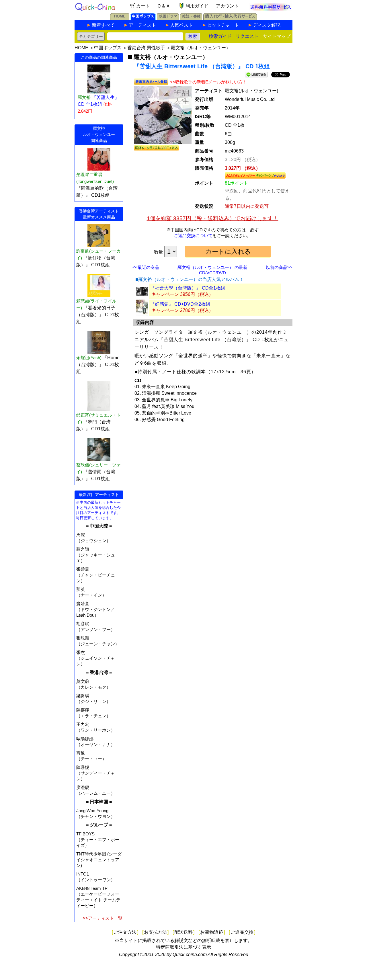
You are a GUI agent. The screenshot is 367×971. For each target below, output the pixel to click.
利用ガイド (197, 5)
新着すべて (103, 25)
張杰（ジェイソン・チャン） (95, 658)
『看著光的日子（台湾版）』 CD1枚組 (97, 314)
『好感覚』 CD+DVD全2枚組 (180, 304)
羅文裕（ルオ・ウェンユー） (201, 47)
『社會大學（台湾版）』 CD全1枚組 (187, 288)
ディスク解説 (266, 25)
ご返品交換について (193, 235)
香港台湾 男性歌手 (146, 47)
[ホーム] (119, 18)
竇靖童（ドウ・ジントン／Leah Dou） (95, 609)
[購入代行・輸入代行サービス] (230, 18)
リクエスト (247, 36)
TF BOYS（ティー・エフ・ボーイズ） (97, 839)
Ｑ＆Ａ (163, 5)
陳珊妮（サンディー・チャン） (95, 773)
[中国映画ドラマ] (168, 18)
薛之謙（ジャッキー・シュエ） (95, 555)
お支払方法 (155, 932)
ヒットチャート (223, 25)
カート (143, 5)
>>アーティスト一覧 (102, 918)
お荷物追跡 (211, 932)
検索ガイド (220, 36)
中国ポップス (108, 47)
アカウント (227, 5)
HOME (81, 47)
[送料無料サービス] (270, 9)
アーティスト (142, 25)
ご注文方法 (125, 932)
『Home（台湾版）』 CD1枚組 (98, 364)
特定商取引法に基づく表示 (183, 947)
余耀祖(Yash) (88, 357)
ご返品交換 (242, 932)
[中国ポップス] (143, 18)
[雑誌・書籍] (191, 18)
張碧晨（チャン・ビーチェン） (95, 575)
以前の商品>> (279, 267)
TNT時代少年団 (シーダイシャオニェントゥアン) (99, 859)
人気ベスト (181, 25)
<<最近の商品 (145, 267)
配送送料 (183, 932)
